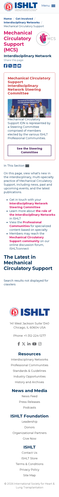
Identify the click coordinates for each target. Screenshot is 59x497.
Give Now (29, 438)
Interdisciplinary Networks (22, 22)
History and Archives (29, 382)
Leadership (29, 421)
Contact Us (29, 452)
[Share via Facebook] (5, 66)
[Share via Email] (19, 66)
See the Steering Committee (29, 150)
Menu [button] (46, 5)
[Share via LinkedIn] (15, 66)
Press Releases (29, 402)
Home (8, 18)
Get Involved (25, 18)
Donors (29, 427)
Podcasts (29, 407)
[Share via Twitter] (10, 66)
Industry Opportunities (30, 376)
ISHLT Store (29, 458)
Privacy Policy (29, 469)
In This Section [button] (14, 165)
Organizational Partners (30, 433)
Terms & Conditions (29, 464)
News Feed (29, 396)
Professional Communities (29, 365)
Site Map (29, 475)
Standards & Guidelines (29, 371)
